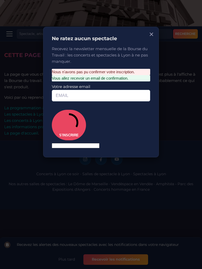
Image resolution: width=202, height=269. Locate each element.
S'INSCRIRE (73, 108)
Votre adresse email (76, 74)
